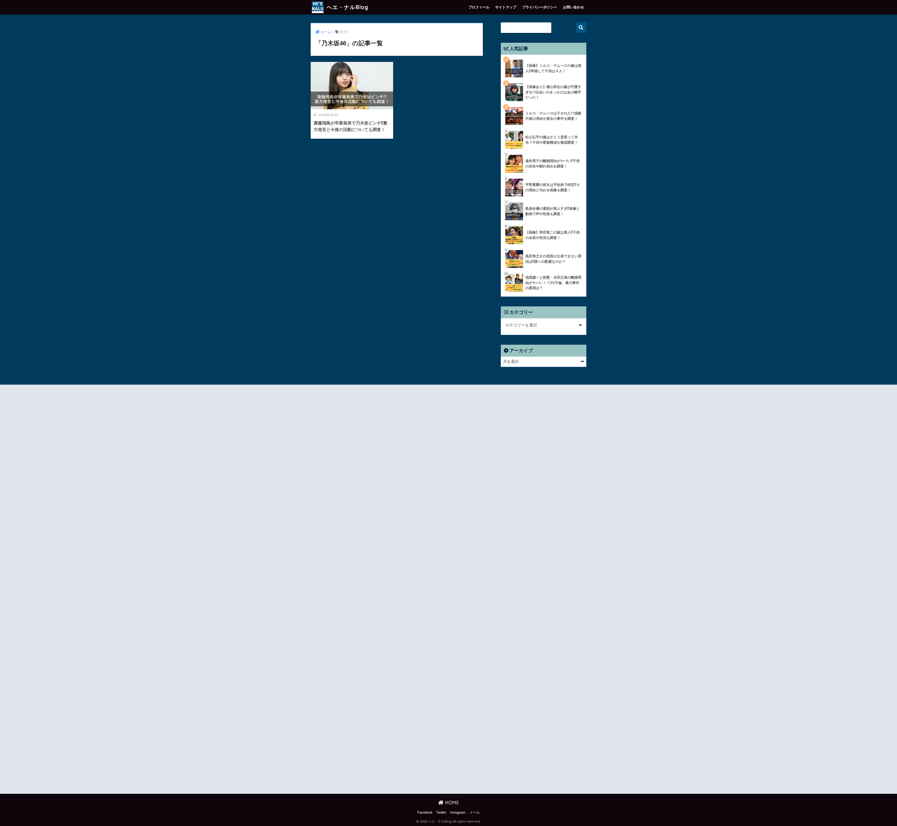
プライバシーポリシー (539, 7)
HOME (451, 802)
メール (474, 812)
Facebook (425, 812)
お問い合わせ (573, 7)
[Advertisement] (352, 590)
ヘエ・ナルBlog (346, 7)
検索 (581, 27)
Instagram (458, 812)
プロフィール (478, 7)
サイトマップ (505, 7)
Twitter (441, 812)
